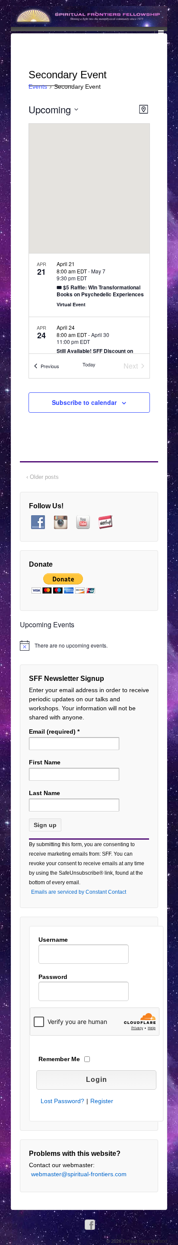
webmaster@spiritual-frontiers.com (79, 1174)
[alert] (89, 645)
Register (101, 1100)
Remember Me (59, 1059)
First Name (44, 762)
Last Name (44, 792)
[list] (89, 303)
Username (53, 939)
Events (38, 86)
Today (89, 364)
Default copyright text (144, 1241)
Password (52, 976)
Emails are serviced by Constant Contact (78, 892)
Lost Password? (62, 1100)
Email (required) (54, 731)
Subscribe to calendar (84, 402)
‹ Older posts (42, 477)
